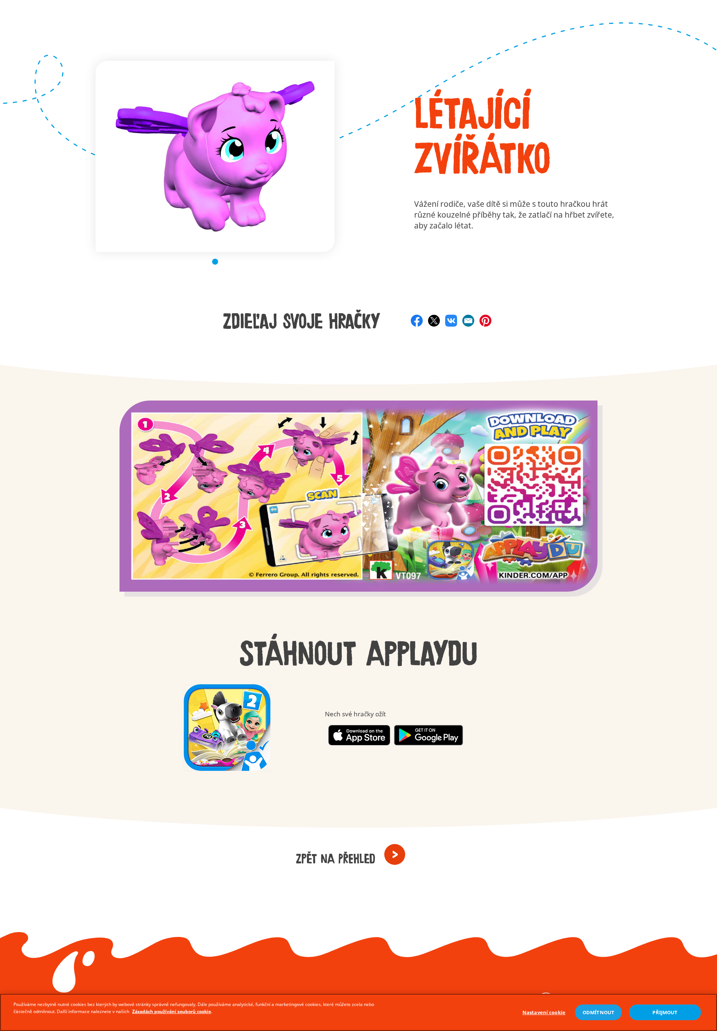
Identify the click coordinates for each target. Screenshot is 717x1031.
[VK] (451, 321)
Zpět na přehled (335, 859)
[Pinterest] (485, 321)
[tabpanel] (215, 156)
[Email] (468, 321)
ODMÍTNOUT (598, 1012)
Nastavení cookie (543, 1012)
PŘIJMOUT (664, 1012)
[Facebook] (416, 321)
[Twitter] (434, 321)
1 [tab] (215, 262)
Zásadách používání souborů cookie (171, 1011)
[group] (358, 505)
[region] (358, 1012)
